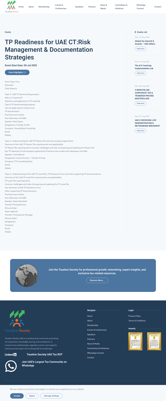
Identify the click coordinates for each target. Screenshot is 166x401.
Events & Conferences (60, 7)
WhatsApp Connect (141, 7)
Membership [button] (44, 6)
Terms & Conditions (137, 320)
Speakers (79, 6)
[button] (135, 341)
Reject (32, 395)
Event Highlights (16, 72)
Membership (92, 325)
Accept (17, 395)
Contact (157, 6)
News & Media (103, 7)
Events (8, 32)
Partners (92, 6)
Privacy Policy (134, 316)
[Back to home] (11, 7)
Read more (140, 48)
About (31, 6)
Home (21, 6)
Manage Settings (51, 395)
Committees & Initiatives (121, 7)
